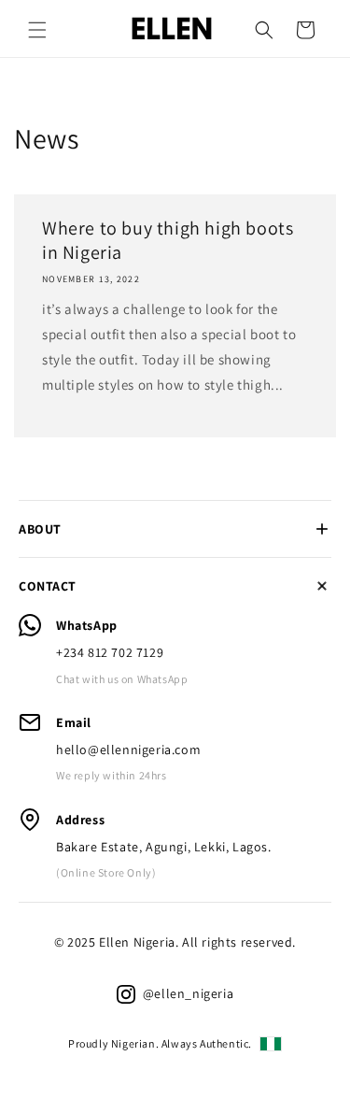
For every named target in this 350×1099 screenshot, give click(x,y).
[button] (37, 29)
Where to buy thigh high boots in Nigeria (167, 240)
